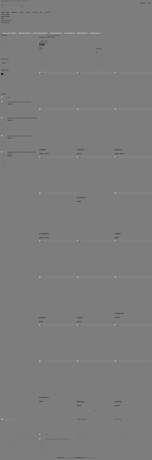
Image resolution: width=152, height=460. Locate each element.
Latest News (80, 439)
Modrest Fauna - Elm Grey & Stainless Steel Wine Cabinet (22, 118)
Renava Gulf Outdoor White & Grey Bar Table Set (20, 136)
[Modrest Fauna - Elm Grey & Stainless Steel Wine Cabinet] (3, 125)
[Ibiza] (3, 98)
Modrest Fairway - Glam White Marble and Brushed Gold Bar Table (22, 152)
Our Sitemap (80, 442)
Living (2, 52)
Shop (44, 35)
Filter (4, 62)
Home (40, 35)
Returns (79, 430)
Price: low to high (44, 61)
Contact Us (80, 436)
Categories (6, 33)
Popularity (42, 52)
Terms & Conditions (82, 433)
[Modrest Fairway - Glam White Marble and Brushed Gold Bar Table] (3, 160)
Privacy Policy (81, 427)
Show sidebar (44, 41)
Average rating (43, 55)
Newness (41, 58)
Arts (2, 43)
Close (41, 73)
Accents (3, 41)
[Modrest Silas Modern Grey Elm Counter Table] (3, 108)
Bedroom (3, 46)
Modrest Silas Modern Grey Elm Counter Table (19, 102)
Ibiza (9, 97)
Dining (2, 49)
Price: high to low (44, 64)
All (97, 52)
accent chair (4, 38)
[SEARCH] (73, 424)
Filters (41, 47)
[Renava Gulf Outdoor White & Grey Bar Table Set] (3, 142)
